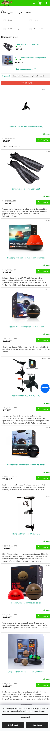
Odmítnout (13, 725)
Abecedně (40, 76)
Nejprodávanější (28, 76)
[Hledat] (33, 3)
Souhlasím (37, 725)
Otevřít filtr (26, 83)
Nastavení (25, 717)
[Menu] (46, 3)
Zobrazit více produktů (24, 69)
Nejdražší (16, 76)
